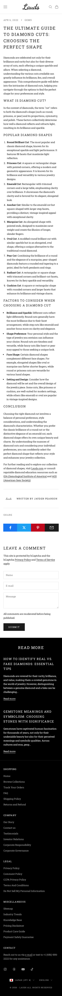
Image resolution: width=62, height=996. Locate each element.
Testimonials (10, 833)
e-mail (28, 954)
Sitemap (8, 908)
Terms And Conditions (16, 885)
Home (6, 776)
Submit (14, 627)
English (44, 980)
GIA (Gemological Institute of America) (25, 476)
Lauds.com (37, 468)
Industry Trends (12, 914)
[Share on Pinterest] (38, 527)
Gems (28, 20)
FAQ (5, 793)
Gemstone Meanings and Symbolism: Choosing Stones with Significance (28, 716)
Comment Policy (12, 873)
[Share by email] (52, 527)
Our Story (8, 822)
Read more (9, 698)
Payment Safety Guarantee (18, 937)
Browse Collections (14, 781)
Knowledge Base (12, 920)
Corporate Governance (16, 850)
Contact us (9, 827)
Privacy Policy (23, 559)
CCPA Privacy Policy (14, 879)
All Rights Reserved (39, 987)
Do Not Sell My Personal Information (24, 891)
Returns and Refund (14, 804)
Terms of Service (45, 559)
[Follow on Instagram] (5, 969)
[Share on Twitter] (24, 527)
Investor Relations (13, 839)
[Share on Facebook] (10, 527)
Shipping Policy (12, 798)
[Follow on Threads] (14, 969)
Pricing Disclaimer (13, 925)
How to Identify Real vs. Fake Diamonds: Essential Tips (28, 664)
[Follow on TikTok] (32, 969)
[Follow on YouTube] (23, 969)
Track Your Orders (13, 787)
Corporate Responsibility (17, 844)
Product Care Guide (14, 931)
